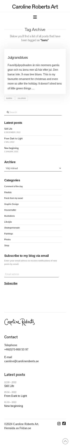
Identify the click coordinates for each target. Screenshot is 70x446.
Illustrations (9, 216)
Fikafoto (8, 192)
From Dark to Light (13, 138)
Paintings (8, 234)
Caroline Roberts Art (35, 6)
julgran (22, 98)
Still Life (8, 129)
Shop (6, 245)
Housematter (10, 210)
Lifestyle (8, 222)
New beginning (11, 148)
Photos (7, 239)
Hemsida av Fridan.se (17, 428)
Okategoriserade (12, 228)
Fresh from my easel (13, 198)
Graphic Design (11, 204)
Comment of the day (13, 186)
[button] (35, 17)
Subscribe (11, 283)
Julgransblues (18, 57)
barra (9, 98)
